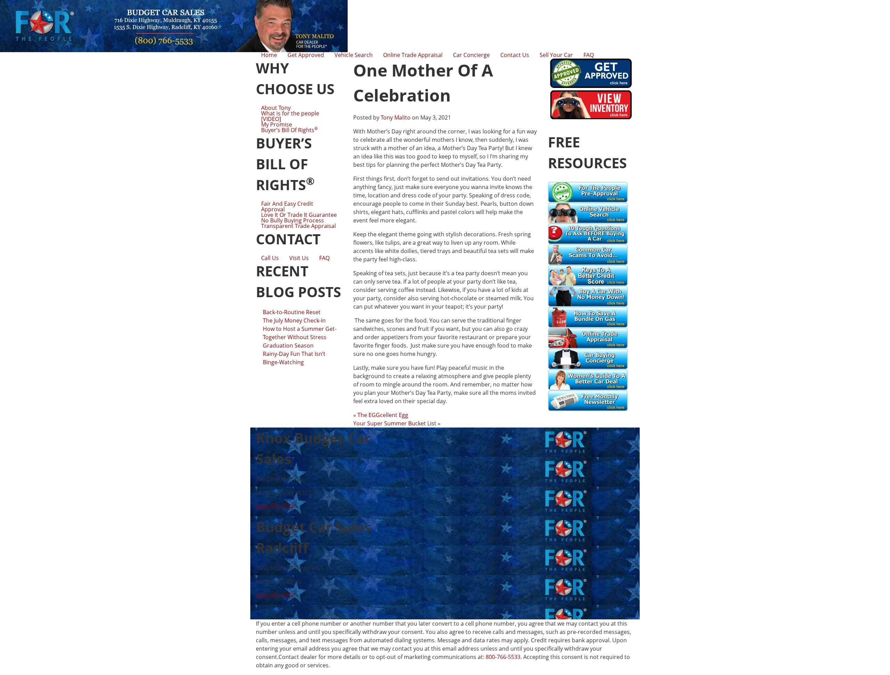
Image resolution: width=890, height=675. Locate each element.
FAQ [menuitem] (588, 55)
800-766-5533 (503, 657)
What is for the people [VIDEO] (290, 116)
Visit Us (299, 258)
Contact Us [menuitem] (514, 55)
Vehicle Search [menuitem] (353, 55)
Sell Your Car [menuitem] (556, 55)
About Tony (276, 108)
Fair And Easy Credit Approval (287, 206)
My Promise (276, 124)
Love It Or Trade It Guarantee (299, 215)
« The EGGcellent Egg (380, 415)
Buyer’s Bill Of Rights (289, 130)
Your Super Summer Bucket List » (396, 423)
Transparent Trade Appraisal (298, 226)
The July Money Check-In (294, 320)
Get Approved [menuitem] (306, 55)
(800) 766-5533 (275, 507)
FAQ (324, 258)
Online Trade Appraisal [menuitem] (413, 55)
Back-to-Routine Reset (292, 312)
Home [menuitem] (269, 55)
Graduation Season (288, 345)
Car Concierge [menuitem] (471, 55)
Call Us (270, 258)
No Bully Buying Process (292, 220)
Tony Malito (396, 117)
